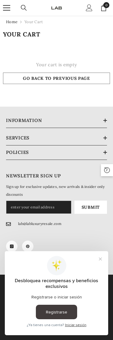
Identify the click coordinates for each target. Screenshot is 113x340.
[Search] (23, 7)
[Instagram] (11, 246)
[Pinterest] (27, 246)
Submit (91, 207)
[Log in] (89, 8)
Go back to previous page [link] (56, 78)
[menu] (6, 7)
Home (11, 21)
